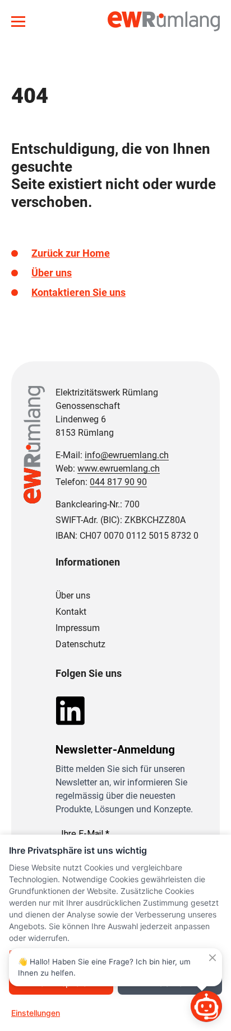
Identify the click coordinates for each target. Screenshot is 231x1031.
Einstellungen (35, 1013)
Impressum (78, 628)
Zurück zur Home (70, 253)
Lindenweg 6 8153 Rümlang (85, 426)
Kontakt (71, 611)
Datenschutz (80, 644)
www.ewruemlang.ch (118, 468)
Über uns (51, 273)
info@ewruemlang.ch (127, 455)
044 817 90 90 (118, 482)
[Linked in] (70, 709)
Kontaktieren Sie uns (78, 292)
